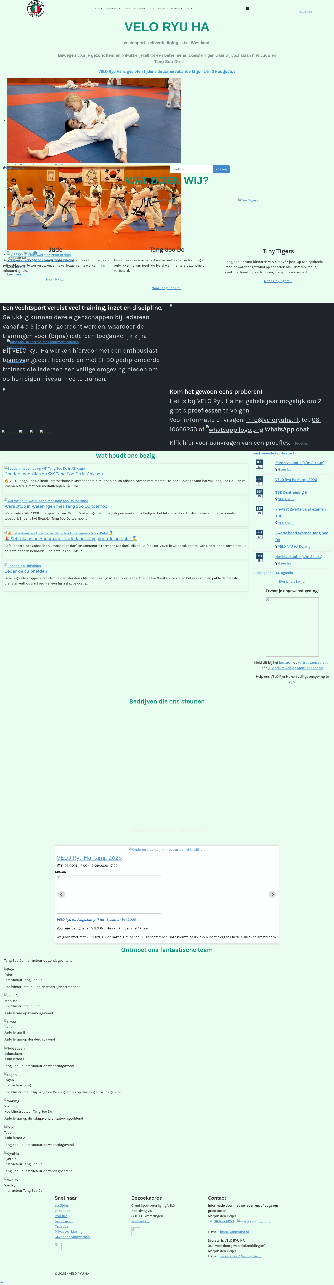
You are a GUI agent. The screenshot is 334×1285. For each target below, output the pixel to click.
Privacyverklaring (68, 1232)
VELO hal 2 (286, 499)
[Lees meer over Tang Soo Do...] (167, 219)
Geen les (284, 470)
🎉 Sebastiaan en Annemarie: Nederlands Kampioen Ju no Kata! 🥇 (71, 538)
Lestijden (62, 1206)
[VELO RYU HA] (35, 8)
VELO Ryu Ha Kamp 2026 (296, 479)
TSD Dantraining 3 (291, 492)
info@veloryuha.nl (272, 419)
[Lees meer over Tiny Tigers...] (278, 220)
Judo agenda (263, 573)
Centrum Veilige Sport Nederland (297, 668)
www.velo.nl (140, 1221)
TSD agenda (283, 573)
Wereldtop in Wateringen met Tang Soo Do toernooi (57, 506)
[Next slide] (272, 894)
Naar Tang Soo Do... (166, 288)
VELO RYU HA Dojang (294, 546)
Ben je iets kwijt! (292, 581)
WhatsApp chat (287, 429)
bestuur (285, 663)
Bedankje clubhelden (26, 571)
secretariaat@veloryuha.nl (241, 1256)
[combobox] (191, 169)
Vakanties (62, 1211)
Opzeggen (62, 1226)
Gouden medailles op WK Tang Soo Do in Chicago (54, 473)
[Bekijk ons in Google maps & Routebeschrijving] (135, 1231)
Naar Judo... (55, 279)
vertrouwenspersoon (314, 663)
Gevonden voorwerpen (72, 1237)
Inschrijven (64, 1221)
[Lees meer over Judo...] (56, 219)
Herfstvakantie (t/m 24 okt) (298, 556)
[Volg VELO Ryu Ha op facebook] (58, 1246)
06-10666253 (224, 1221)
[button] (98, 9)
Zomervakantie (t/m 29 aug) (299, 463)
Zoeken (221, 169)
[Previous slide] (61, 894)
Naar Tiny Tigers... (278, 281)
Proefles (305, 11)
